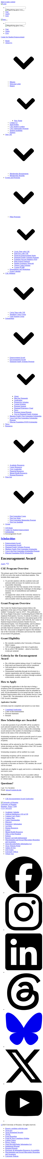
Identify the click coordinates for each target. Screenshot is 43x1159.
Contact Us (14, 123)
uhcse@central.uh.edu (13, 790)
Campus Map (10, 818)
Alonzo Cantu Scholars (22, 265)
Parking (8, 836)
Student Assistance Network (24, 263)
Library (7, 830)
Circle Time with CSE (22, 251)
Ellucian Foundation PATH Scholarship (23, 422)
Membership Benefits (17, 176)
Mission (12, 82)
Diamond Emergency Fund (23, 408)
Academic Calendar (12, 812)
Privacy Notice (10, 1142)
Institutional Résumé (12, 1146)
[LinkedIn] (23, 972)
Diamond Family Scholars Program (26, 257)
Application (18, 400)
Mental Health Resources (18, 473)
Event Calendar (15, 271)
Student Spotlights (16, 130)
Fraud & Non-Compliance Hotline (17, 1138)
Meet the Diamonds (21, 398)
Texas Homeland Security (14, 1132)
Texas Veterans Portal (12, 846)
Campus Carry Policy (12, 816)
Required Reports (11, 1148)
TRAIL (8, 1134)
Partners (12, 132)
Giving (7, 524)
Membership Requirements (19, 174)
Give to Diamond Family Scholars (26, 414)
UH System (9, 850)
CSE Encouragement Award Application (19, 799)
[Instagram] (23, 930)
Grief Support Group (17, 316)
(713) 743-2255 (6, 808)
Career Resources (16, 467)
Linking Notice (10, 1140)
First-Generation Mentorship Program (23, 520)
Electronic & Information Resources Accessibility (22, 1150)
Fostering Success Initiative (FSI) (25, 259)
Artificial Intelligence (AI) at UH (16, 814)
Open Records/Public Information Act (18, 844)
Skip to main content (8, 2)
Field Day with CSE (21, 253)
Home (7, 41)
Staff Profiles (14, 125)
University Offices (11, 852)
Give (7, 16)
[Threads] (23, 1009)
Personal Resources (16, 475)
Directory (8, 822)
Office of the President (13, 834)
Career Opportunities (12, 820)
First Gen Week (15, 518)
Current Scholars (20, 404)
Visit (6, 12)
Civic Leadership (16, 469)
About (16, 396)
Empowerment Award (17, 358)
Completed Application (13, 710)
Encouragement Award (18, 359)
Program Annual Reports (22, 412)
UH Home (9, 528)
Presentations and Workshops (20, 269)
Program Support (20, 406)
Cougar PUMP (19, 267)
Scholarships (9, 532)
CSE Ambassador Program (19, 128)
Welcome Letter (15, 84)
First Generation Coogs (18, 516)
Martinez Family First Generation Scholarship (25, 416)
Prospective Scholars (21, 402)
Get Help (8, 826)
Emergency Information (13, 824)
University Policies (11, 1156)
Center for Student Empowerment (12, 37)
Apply (7, 14)
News (16, 410)
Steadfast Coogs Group (18, 314)
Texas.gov (8, 1130)
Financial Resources (17, 471)
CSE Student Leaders (17, 126)
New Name (18, 121)
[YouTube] (23, 1121)
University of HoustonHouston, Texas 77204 (9, 805)
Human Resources (11, 828)
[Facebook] (23, 893)
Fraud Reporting (11, 1136)
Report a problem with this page (16, 1128)
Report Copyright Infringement (16, 838)
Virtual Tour (9, 854)
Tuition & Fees (10, 848)
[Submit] (23, 10)
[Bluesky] (23, 1047)
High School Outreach (22, 261)
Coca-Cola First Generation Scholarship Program (22, 551)
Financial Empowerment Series (25, 255)
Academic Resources (17, 465)
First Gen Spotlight (16, 522)
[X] (23, 1084)
